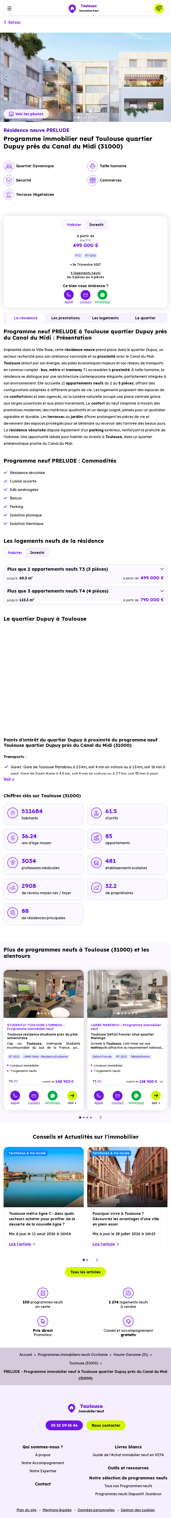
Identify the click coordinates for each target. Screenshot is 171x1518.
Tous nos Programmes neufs (128, 1486)
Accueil (25, 1354)
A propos (42, 1455)
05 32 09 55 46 (64, 1425)
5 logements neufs (85, 273)
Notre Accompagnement (42, 1463)
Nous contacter (106, 1425)
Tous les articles (85, 1272)
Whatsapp (102, 302)
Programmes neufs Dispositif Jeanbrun (128, 1494)
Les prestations (65, 318)
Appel (68, 302)
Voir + (72, 1103)
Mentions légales (57, 1510)
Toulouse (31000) (83, 1363)
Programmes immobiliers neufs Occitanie (73, 1354)
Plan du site (26, 1510)
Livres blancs (128, 1446)
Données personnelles (96, 1510)
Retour (14, 22)
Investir (96, 224)
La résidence (25, 318)
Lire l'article (20, 1244)
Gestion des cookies (138, 1510)
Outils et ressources (128, 1467)
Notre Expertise (42, 1471)
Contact (86, 302)
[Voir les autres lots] (161, 1081)
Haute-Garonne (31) (130, 1354)
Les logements (105, 318)
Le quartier (145, 318)
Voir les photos (29, 114)
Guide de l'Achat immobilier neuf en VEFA (128, 1455)
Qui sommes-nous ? (42, 1446)
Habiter (74, 224)
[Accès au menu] (9, 8)
